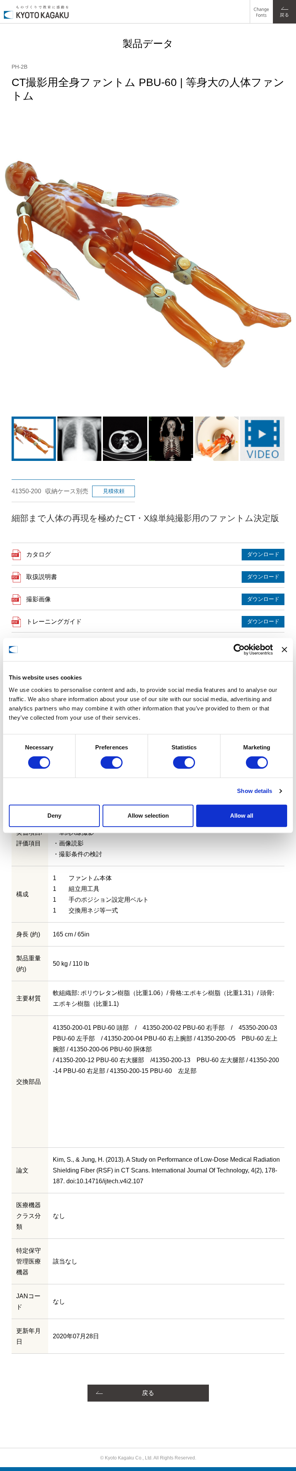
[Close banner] (284, 649)
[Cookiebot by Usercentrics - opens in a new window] (239, 649)
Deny (54, 815)
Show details (254, 791)
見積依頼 (113, 491)
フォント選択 (260, 5)
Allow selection (148, 815)
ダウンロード (263, 554)
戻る (148, 1393)
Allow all (241, 815)
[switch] (112, 762)
